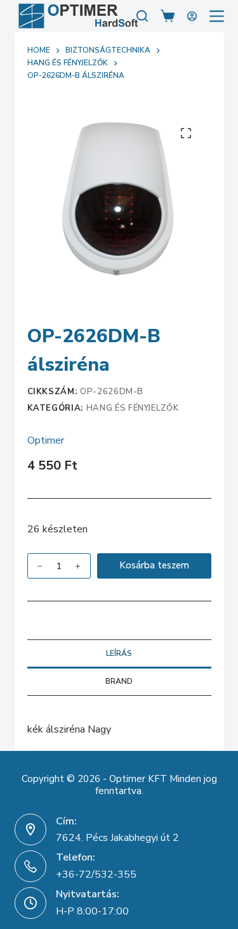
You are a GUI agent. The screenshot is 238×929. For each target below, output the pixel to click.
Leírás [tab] (119, 653)
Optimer (45, 440)
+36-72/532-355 (96, 874)
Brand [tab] (119, 681)
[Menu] (216, 16)
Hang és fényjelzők (132, 408)
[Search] (142, 16)
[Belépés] (192, 16)
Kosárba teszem (154, 565)
